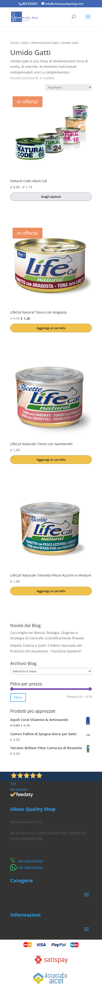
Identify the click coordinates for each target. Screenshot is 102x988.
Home (14, 43)
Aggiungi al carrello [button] (51, 328)
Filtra (18, 697)
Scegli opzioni (51, 196)
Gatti (25, 43)
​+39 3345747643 (30, 861)
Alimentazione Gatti (45, 43)
